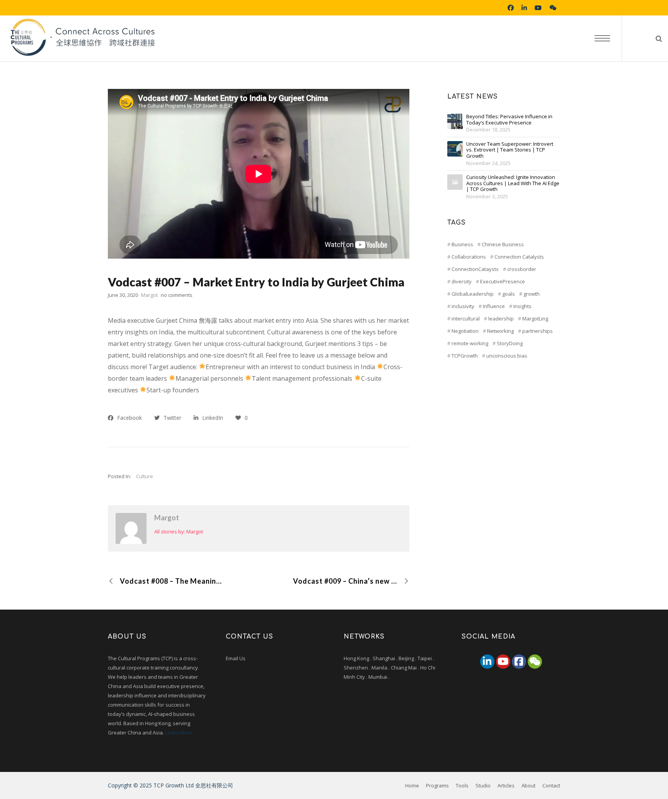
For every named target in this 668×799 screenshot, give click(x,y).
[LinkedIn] (487, 661)
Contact (551, 785)
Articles (506, 785)
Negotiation (465, 330)
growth (531, 293)
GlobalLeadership (473, 293)
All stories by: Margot (178, 531)
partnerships (537, 330)
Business (462, 244)
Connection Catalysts (519, 256)
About (528, 785)
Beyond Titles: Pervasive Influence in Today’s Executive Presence (509, 120)
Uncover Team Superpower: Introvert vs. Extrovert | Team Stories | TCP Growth (509, 150)
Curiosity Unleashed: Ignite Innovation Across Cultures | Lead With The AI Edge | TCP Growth (512, 183)
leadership (501, 318)
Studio (483, 785)
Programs (437, 785)
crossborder (521, 269)
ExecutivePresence (502, 281)
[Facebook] (519, 661)
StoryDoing (510, 343)
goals (508, 293)
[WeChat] (535, 661)
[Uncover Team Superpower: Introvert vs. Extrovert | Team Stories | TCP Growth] (455, 149)
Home (412, 785)
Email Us (235, 658)
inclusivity (463, 306)
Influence (494, 306)
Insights (522, 306)
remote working (470, 343)
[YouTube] (503, 661)
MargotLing (535, 318)
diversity (462, 281)
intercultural (466, 318)
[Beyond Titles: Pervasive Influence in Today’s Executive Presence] (455, 121)
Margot (166, 517)
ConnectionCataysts (475, 269)
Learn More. (179, 732)
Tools (462, 785)
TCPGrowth (465, 355)
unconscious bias (506, 355)
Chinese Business (503, 244)
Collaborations (469, 256)
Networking (500, 330)
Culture (144, 476)
